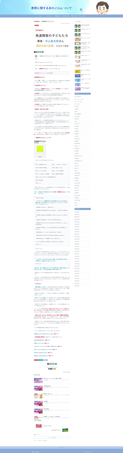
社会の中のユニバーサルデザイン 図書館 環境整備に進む (45, 346)
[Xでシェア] (35, 52)
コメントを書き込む (52, 437)
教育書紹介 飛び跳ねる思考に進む (41, 355)
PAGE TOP (62, 447)
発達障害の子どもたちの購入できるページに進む (43, 333)
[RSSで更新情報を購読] (55, 369)
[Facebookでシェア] (37, 52)
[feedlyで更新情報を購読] (53, 369)
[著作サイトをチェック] (49, 369)
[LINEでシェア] (41, 52)
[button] (43, 52)
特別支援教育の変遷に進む (39, 340)
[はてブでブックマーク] (39, 52)
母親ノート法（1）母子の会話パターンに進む (43, 349)
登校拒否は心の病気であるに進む (40, 352)
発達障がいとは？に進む (38, 343)
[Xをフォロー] (51, 369)
